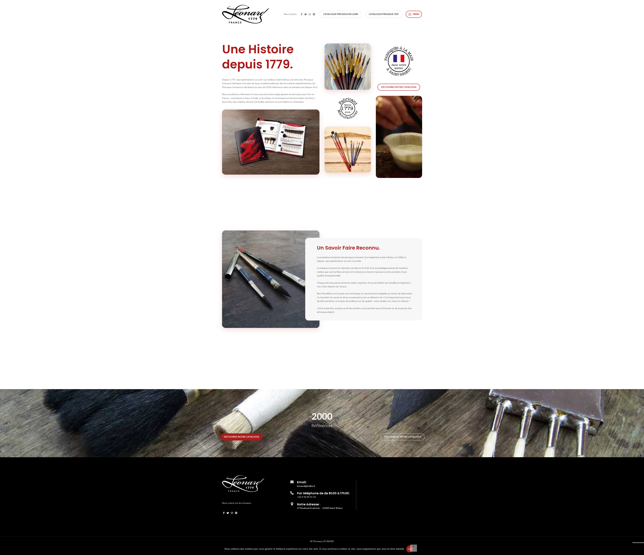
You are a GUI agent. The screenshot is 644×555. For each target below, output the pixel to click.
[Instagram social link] (310, 14)
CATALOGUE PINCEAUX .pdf (384, 14)
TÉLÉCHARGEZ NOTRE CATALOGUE (402, 436)
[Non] (413, 548)
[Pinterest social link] (314, 14)
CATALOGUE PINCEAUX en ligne (340, 14)
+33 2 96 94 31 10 (306, 496)
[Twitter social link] (305, 14)
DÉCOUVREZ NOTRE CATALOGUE (398, 87)
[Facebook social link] (301, 14)
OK (409, 549)
